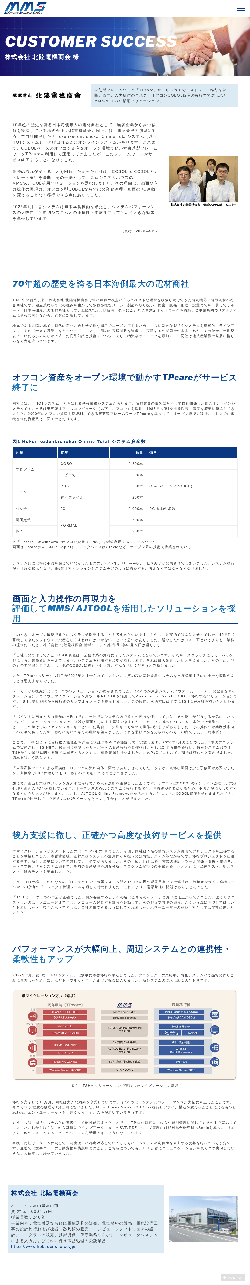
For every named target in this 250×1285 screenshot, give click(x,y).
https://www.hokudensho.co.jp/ (43, 1247)
